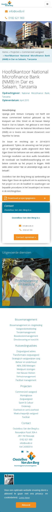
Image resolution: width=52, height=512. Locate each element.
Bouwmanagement (26, 319)
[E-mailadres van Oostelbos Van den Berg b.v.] (28, 226)
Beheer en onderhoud (26, 362)
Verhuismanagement (26, 376)
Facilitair (26, 417)
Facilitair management (26, 380)
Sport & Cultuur (26, 402)
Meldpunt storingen (26, 369)
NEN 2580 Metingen (26, 365)
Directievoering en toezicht (26, 339)
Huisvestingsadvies (26, 345)
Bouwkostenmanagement (26, 336)
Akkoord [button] (26, 505)
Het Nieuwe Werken (26, 373)
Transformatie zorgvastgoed (26, 354)
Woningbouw (26, 395)
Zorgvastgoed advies (26, 351)
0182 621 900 (16, 18)
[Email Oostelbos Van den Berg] (14, 11)
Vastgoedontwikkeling (26, 328)
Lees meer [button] (24, 497)
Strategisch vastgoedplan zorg (26, 358)
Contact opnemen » (26, 237)
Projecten (26, 386)
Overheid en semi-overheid (26, 409)
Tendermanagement (26, 332)
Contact (26, 423)
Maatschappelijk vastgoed (26, 413)
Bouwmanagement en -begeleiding (26, 325)
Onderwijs (26, 406)
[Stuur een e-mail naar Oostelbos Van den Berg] (26, 443)
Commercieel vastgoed (26, 391)
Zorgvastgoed (26, 399)
